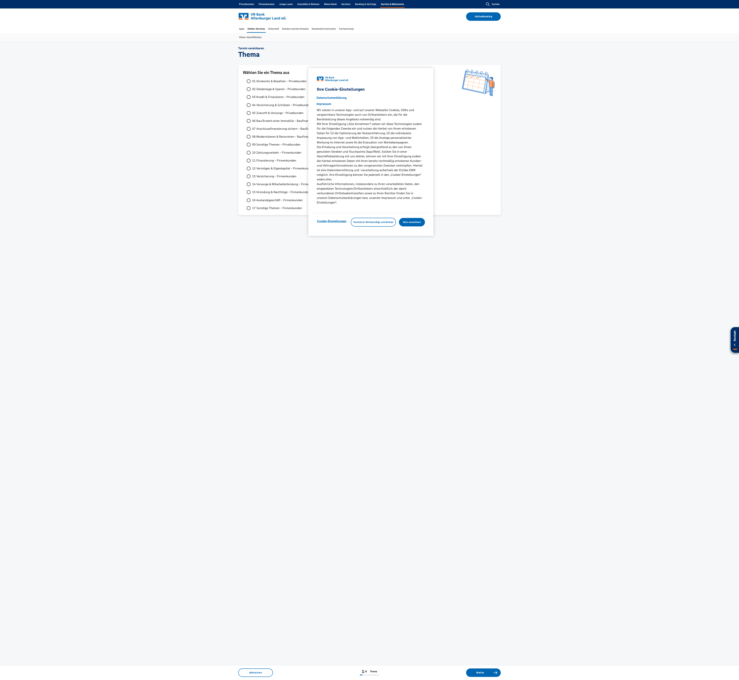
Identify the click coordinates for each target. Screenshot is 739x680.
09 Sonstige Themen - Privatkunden (276, 144)
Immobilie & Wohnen (308, 4)
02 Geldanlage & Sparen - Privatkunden (278, 89)
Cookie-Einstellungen (331, 221)
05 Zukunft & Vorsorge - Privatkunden (277, 113)
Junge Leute (286, 4)
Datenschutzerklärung (332, 98)
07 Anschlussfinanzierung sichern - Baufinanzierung (287, 129)
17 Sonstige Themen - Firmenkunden (277, 208)
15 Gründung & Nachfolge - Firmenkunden (281, 192)
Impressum (324, 104)
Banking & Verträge (365, 4)
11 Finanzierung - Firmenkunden (274, 160)
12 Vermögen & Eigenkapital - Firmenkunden (282, 168)
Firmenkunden (266, 4)
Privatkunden (246, 4)
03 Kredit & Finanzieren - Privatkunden (278, 97)
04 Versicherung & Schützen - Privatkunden (281, 105)
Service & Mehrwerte (392, 4)
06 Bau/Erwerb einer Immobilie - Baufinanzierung (285, 121)
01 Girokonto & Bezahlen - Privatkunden (279, 81)
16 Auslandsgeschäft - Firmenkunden (277, 200)
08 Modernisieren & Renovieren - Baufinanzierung (285, 136)
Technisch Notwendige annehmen (373, 222)
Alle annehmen (412, 222)
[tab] (241, 29)
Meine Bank (330, 4)
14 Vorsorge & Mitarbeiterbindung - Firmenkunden (286, 184)
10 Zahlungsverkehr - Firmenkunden (276, 152)
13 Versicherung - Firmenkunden (274, 176)
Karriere (345, 4)
